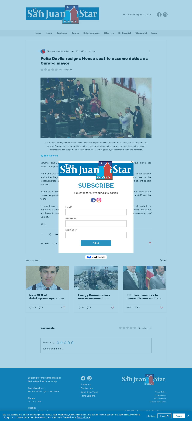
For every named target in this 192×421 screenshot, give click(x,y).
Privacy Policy (83, 417)
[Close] (188, 416)
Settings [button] (151, 415)
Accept (179, 415)
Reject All (164, 415)
